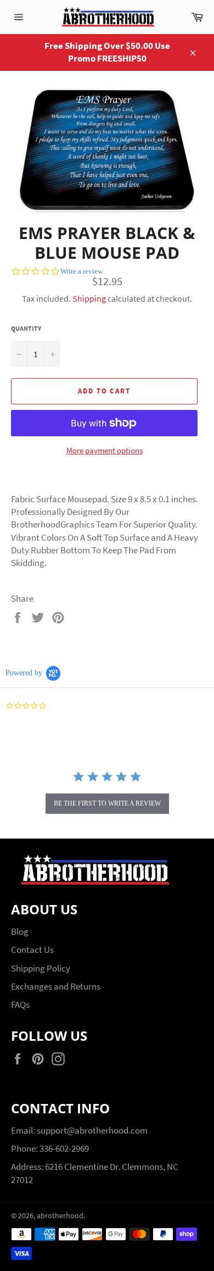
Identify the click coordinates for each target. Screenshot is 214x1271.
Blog (20, 931)
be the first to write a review (107, 803)
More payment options (104, 450)
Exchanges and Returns (55, 986)
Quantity (26, 328)
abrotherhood (60, 1215)
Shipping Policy (40, 968)
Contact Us (32, 949)
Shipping (89, 298)
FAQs (20, 1004)
